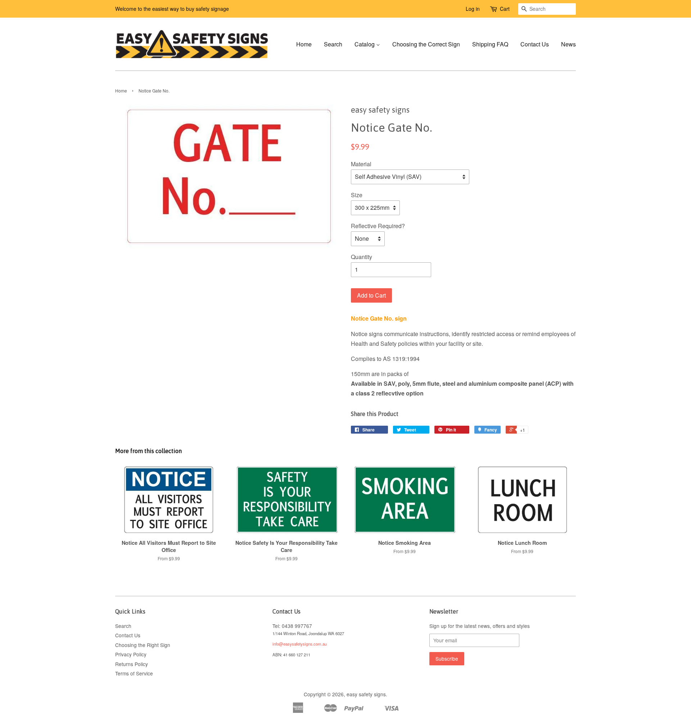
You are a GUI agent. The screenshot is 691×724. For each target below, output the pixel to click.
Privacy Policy (130, 654)
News (568, 44)
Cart (505, 8)
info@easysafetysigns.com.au (299, 644)
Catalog (365, 44)
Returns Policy (131, 664)
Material (361, 164)
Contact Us (534, 44)
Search (333, 44)
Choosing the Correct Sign (426, 44)
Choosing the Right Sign (142, 644)
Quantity (361, 257)
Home (304, 44)
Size (356, 195)
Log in (473, 8)
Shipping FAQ (490, 44)
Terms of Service (134, 673)
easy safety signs (366, 694)
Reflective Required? (378, 226)
